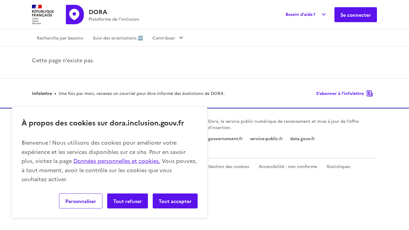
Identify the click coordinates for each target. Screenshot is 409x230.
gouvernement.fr (225, 138)
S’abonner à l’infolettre (340, 93)
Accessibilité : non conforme (288, 166)
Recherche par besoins (60, 38)
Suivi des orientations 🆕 (118, 38)
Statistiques (338, 166)
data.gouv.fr (302, 138)
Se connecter (355, 14)
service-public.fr (266, 138)
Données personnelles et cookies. (116, 160)
